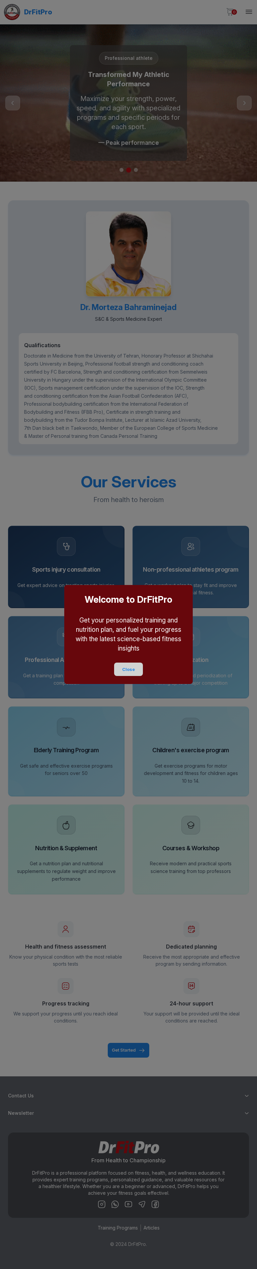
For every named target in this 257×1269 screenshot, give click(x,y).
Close (128, 669)
